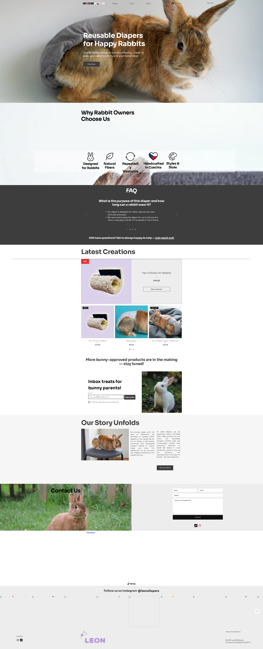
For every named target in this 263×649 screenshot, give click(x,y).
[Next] (177, 214)
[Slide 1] (127, 229)
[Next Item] (257, 611)
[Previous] (86, 214)
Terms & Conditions (233, 632)
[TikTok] (195, 525)
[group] (131, 325)
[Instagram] (199, 525)
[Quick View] (131, 321)
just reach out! (164, 237)
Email (90, 393)
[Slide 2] (130, 229)
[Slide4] (135, 229)
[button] (211, 3)
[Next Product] (179, 321)
